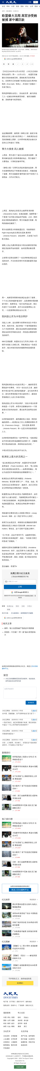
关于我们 (12, 1001)
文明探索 (14, 1036)
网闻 (12, 1026)
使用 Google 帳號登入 (21, 592)
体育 (5, 1026)
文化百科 (6, 1036)
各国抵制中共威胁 (27, 613)
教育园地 (6, 1045)
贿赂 (8, 609)
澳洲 (19, 1026)
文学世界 (14, 1039)
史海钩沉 (6, 1042)
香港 (36, 6)
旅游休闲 (24, 1045)
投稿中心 (14, 1005)
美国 (17, 6)
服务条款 (29, 1001)
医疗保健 (24, 1039)
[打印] (22, 64)
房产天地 (24, 1036)
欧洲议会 (10, 606)
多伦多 (26, 1020)
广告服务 (21, 1005)
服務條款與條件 (29, 595)
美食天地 (32, 1042)
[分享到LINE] (8, 64)
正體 (30, 2)
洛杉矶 (20, 1020)
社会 (8, 1026)
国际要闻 (9, 11)
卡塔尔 (29, 606)
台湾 (31, 6)
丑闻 (23, 606)
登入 (35, 2)
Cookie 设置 (20, 1067)
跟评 (34, 710)
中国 (12, 6)
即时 (8, 6)
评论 (26, 6)
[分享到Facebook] (4, 64)
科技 (5, 1023)
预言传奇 (14, 1045)
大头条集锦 (15, 613)
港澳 (12, 1020)
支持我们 (20, 983)
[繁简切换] (32, 64)
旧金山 (26, 1017)
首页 (3, 6)
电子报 (5, 1001)
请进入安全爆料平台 (20, 890)
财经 (8, 1023)
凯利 (17, 606)
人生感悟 (6, 1039)
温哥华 (20, 1023)
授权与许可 (20, 1001)
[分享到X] (13, 64)
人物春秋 (14, 1042)
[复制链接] (18, 64)
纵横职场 (24, 1042)
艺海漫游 (6, 1048)
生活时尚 (32, 1039)
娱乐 (12, 1023)
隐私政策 (6, 1005)
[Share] (13, 762)
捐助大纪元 (29, 1005)
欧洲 (25, 1023)
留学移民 (32, 1036)
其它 (25, 1026)
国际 (22, 6)
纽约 (19, 1017)
